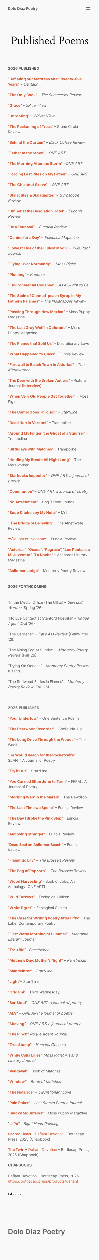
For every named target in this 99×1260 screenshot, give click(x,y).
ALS (12, 1013)
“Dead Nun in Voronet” (28, 422)
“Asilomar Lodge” (23, 570)
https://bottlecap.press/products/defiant (43, 1181)
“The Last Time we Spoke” (31, 807)
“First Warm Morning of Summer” (38, 934)
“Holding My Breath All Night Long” (39, 459)
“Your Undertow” (23, 718)
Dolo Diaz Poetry (23, 8)
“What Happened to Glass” (32, 354)
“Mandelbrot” (20, 971)
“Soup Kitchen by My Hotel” (32, 512)
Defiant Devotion (49, 1134)
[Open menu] (88, 8)
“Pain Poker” (19, 1102)
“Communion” (21, 491)
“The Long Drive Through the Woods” (42, 739)
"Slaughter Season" (27, 539)
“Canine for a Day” (24, 237)
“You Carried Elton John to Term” (37, 781)
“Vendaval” (18, 1071)
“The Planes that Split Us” (30, 343)
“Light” (14, 981)
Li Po (14, 1123)
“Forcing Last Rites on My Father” (37, 174)
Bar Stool (18, 1002)
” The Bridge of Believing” (31, 523)
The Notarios (21, 1092)
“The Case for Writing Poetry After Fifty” (44, 918)
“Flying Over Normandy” (29, 264)
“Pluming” (17, 274)
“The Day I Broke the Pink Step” (35, 818)
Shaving (17, 1023)
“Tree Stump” (20, 1044)
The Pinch (18, 1034)
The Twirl (16, 1149)
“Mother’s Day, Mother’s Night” (35, 960)
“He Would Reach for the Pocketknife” (41, 755)
